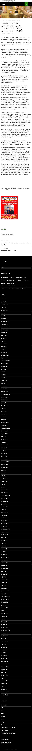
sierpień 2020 (4, 501)
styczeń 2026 (4, 318)
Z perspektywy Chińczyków (8, 727)
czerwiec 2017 (4, 608)
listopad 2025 (4, 324)
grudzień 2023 (4, 389)
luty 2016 (3, 652)
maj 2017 (3, 610)
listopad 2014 (4, 695)
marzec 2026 (4, 313)
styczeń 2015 (4, 689)
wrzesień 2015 (4, 666)
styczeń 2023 (4, 419)
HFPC (2, 710)
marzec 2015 (4, 683)
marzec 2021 (4, 481)
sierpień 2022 (4, 433)
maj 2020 (3, 509)
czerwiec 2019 (4, 540)
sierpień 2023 (4, 400)
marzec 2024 (4, 380)
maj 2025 (3, 341)
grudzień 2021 (4, 456)
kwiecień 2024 (4, 377)
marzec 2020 (4, 515)
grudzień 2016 (4, 624)
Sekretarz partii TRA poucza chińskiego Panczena (13, 277)
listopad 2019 (4, 526)
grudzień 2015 (4, 658)
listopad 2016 (4, 627)
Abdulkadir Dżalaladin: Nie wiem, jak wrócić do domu (15, 280)
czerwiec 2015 (4, 675)
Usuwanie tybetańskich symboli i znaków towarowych (15, 288)
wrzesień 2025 (4, 330)
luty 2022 (3, 450)
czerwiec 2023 (4, 405)
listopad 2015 (4, 661)
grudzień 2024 (4, 355)
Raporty (3, 716)
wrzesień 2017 (4, 599)
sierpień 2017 (4, 602)
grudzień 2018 (4, 557)
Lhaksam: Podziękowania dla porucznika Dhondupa (14, 286)
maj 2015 (3, 678)
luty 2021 (3, 484)
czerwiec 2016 (4, 641)
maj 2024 (3, 375)
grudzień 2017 (4, 591)
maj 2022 (3, 442)
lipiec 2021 (3, 470)
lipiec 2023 (3, 403)
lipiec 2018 (3, 571)
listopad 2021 (4, 459)
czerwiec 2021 (4, 473)
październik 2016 (5, 630)
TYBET (3, 4)
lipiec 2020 (3, 504)
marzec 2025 (4, 346)
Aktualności (4, 705)
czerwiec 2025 (4, 338)
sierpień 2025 (4, 332)
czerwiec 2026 (4, 304)
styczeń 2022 (4, 453)
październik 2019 (5, 529)
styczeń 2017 (4, 622)
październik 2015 (5, 664)
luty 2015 (3, 686)
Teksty (2, 21)
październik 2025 (5, 327)
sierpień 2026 (4, 299)
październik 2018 (5, 563)
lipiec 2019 (3, 537)
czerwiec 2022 (4, 439)
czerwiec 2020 (4, 506)
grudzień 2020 (4, 490)
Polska (2, 713)
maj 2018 (3, 577)
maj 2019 (3, 543)
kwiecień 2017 (4, 613)
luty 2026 (3, 316)
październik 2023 (5, 394)
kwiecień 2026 (4, 310)
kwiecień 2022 (4, 445)
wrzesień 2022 (4, 431)
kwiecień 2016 (4, 647)
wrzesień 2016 (4, 633)
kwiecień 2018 (4, 579)
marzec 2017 (4, 616)
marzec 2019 (4, 549)
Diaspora (4, 234)
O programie (4, 261)
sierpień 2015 (4, 669)
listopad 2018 (4, 560)
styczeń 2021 (4, 487)
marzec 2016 (4, 650)
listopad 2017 (4, 593)
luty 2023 (3, 417)
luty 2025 (3, 349)
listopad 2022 (4, 425)
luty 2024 (3, 383)
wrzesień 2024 (4, 363)
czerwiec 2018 (4, 574)
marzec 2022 (4, 447)
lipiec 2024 (3, 369)
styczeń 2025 (4, 352)
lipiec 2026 (3, 302)
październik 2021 (5, 462)
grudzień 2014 (4, 692)
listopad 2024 (4, 358)
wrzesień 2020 (4, 498)
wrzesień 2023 (4, 397)
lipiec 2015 (3, 672)
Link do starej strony (6, 742)
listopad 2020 (4, 492)
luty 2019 (3, 551)
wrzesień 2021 (4, 464)
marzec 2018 (4, 582)
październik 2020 (5, 495)
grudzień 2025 (4, 321)
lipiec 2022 (3, 436)
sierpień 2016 (4, 636)
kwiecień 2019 (4, 546)
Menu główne (30, 4)
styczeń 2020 (4, 520)
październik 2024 (5, 360)
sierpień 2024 (4, 366)
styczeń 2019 (4, 554)
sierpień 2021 (4, 467)
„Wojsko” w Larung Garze (7, 283)
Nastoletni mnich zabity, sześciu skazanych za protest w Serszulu (16, 243)
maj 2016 (3, 644)
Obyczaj (11, 234)
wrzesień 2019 (4, 532)
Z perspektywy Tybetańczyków (12, 21)
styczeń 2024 (4, 386)
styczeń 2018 (4, 588)
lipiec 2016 (3, 638)
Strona (2, 719)
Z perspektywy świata (6, 730)
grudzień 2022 (4, 422)
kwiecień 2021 (4, 478)
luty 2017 (3, 619)
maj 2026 (3, 307)
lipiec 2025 (3, 335)
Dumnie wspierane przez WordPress (9, 749)
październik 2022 (5, 428)
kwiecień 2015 (4, 681)
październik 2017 (5, 596)
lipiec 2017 (3, 605)
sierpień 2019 (4, 535)
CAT (2, 708)
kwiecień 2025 (4, 344)
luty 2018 (3, 585)
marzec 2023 (4, 414)
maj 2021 (3, 476)
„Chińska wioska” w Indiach (8, 249)
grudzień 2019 (4, 523)
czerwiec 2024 (4, 372)
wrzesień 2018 (4, 565)
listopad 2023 (4, 391)
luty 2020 (3, 518)
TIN (2, 724)
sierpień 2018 (4, 568)
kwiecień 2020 (4, 512)
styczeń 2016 (4, 655)
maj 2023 (3, 408)
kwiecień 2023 (4, 411)
